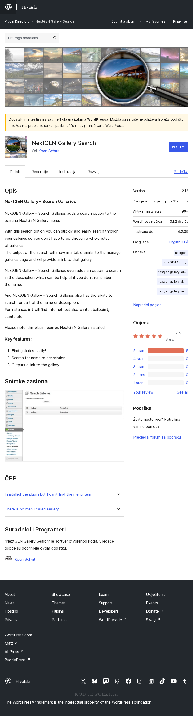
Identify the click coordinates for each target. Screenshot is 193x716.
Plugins (58, 611)
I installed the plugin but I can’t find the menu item (48, 494)
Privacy (11, 619)
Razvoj (93, 171)
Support (106, 603)
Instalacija (67, 171)
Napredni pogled (147, 304)
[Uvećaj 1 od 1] (117, 396)
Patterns (59, 619)
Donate (155, 611)
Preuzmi (178, 147)
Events (152, 603)
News (10, 603)
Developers (108, 611)
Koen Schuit (48, 150)
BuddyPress (17, 660)
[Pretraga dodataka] (54, 38)
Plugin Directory (17, 21)
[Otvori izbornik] (185, 7)
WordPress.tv (113, 619)
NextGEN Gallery (175, 262)
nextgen (180, 253)
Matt (11, 643)
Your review (143, 392)
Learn (104, 594)
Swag (153, 619)
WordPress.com (21, 635)
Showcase (61, 594)
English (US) (178, 242)
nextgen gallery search (173, 291)
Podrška (181, 171)
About (10, 594)
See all (182, 392)
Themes (59, 603)
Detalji (15, 171)
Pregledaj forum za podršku (157, 437)
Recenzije (39, 171)
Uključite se (156, 594)
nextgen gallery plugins (173, 281)
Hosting (11, 611)
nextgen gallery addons (173, 272)
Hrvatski (23, 681)
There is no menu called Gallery (32, 509)
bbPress (14, 651)
